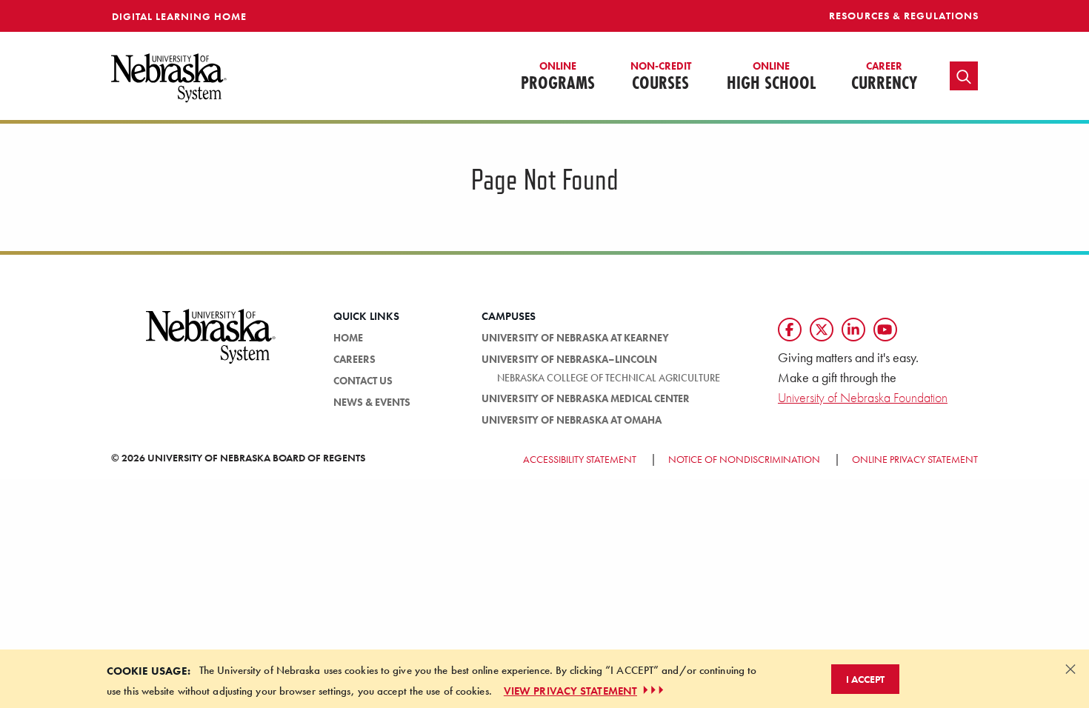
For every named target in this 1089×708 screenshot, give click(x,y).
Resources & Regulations (904, 15)
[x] (821, 329)
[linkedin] (853, 329)
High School (771, 77)
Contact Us (363, 380)
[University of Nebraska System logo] (211, 345)
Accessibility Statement (579, 459)
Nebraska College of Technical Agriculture (608, 377)
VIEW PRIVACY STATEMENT (570, 690)
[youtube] (885, 329)
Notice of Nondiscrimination (744, 459)
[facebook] (790, 329)
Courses (660, 77)
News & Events (371, 402)
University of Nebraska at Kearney (575, 337)
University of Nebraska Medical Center (586, 398)
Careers (354, 359)
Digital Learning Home (179, 16)
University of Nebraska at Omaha (572, 420)
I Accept (865, 678)
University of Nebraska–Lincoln (569, 359)
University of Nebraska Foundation (863, 397)
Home (348, 337)
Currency (884, 77)
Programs (558, 77)
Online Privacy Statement (915, 459)
